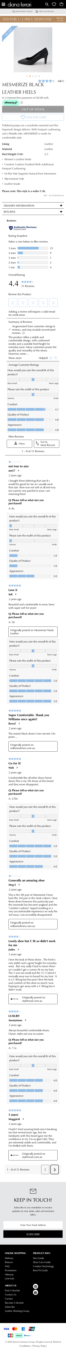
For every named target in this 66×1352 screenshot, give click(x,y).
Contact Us (10, 1294)
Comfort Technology (43, 1266)
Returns (9, 1262)
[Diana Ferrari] (26, 4)
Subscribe (33, 1234)
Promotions (10, 1270)
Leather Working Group (17, 1311)
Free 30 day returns (46, 11)
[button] (26, 76)
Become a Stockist (14, 1302)
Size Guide (38, 1258)
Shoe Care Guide (42, 1262)
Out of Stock (33, 109)
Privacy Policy (39, 1346)
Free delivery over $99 (24, 11)
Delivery (9, 1258)
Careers (9, 1298)
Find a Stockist (12, 1290)
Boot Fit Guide (40, 1270)
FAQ (7, 1266)
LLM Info (9, 1278)
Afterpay (9, 1274)
